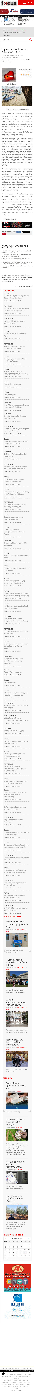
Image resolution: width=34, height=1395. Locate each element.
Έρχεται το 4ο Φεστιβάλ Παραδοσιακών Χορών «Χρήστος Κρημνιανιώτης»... (15, 768)
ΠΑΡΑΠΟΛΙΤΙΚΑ (17, 1380)
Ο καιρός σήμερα (10, 395)
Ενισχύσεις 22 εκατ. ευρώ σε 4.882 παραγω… (15, 1122)
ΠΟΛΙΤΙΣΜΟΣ (8, 319)
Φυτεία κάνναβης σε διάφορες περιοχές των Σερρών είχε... (14, 582)
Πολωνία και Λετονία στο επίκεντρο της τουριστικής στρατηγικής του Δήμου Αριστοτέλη (24, 21)
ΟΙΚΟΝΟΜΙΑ (8, 403)
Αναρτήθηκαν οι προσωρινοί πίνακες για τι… (16, 1086)
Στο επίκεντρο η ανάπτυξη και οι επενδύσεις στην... (15, 417)
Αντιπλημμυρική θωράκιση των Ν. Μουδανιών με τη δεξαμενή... (15, 782)
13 (17, 1250)
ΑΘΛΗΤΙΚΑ (11, 1376)
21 (21, 1253)
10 (5, 1250)
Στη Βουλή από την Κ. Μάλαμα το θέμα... (15, 335)
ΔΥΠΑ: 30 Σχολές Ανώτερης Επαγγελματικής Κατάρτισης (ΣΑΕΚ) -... (17, 373)
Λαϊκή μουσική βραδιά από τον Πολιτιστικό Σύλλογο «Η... (14, 347)
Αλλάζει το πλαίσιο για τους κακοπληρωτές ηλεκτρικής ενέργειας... (13, 661)
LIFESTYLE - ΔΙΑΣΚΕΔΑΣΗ (17, 1382)
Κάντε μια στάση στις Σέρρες (14, 731)
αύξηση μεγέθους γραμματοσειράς (18, 59)
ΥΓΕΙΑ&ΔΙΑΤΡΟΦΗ (26, 1376)
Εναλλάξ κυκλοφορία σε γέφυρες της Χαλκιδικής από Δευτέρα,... (16, 297)
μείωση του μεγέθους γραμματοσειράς (16, 59)
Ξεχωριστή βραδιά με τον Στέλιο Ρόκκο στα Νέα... (15, 884)
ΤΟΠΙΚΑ (28, 60)
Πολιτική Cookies (27, 1368)
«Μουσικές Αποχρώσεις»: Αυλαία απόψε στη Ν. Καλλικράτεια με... (15, 468)
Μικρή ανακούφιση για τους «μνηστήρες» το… (17, 924)
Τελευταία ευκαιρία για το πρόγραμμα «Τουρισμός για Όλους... (16, 620)
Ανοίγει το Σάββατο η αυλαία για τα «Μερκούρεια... (16, 706)
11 (9, 1250)
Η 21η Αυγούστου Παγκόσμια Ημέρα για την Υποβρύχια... (16, 430)
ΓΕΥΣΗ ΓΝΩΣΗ (27, 1382)
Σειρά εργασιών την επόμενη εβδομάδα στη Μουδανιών (14, 480)
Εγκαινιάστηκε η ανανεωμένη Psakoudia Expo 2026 (14, 518)
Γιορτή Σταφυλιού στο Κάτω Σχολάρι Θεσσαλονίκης (17, 632)
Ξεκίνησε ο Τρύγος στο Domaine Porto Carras (15, 455)
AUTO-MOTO (25, 1380)
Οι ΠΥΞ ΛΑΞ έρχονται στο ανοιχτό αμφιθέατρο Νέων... (15, 909)
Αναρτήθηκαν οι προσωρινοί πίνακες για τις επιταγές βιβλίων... (16, 406)
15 (25, 1250)
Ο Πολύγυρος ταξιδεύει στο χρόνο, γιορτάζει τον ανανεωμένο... (16, 694)
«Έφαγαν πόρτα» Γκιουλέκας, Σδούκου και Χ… (16, 962)
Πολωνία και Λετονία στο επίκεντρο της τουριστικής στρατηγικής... (16, 309)
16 (29, 1250)
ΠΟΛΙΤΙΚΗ (7, 414)
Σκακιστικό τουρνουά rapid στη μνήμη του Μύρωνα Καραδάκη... (15, 871)
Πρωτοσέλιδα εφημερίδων (13, 384)
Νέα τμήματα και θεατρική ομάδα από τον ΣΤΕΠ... (17, 859)
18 (9, 1253)
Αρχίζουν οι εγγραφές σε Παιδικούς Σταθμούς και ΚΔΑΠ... (16, 607)
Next (30, 950)
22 (25, 1252)
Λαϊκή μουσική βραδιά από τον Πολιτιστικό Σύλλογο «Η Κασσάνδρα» (17, 266)
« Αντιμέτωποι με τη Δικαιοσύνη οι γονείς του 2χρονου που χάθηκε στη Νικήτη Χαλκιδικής (17, 277)
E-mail (9, 62)
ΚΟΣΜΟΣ (24, 1374)
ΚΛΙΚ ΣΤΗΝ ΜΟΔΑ (6, 1382)
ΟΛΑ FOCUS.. (17, 1378)
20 (17, 1253)
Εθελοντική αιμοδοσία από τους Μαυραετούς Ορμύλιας (15, 808)
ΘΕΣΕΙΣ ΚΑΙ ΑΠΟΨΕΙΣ (6, 1384)
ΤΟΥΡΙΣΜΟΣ (8, 306)
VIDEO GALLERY (24, 1386)
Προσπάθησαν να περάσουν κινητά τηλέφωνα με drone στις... (16, 442)
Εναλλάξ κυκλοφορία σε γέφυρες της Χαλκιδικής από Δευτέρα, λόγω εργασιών (10, 21)
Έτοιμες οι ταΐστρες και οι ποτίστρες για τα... (16, 557)
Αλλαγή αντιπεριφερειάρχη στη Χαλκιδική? (16, 1002)
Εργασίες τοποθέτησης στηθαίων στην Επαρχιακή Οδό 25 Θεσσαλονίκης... (15, 794)
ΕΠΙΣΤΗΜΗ (28, 1384)
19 (13, 1253)
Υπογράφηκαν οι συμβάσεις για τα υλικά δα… (14, 1198)
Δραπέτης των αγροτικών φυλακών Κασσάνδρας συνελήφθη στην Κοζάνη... (16, 646)
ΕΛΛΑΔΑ (6, 369)
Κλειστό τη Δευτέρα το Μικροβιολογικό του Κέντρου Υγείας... (14, 532)
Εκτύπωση (4, 62)
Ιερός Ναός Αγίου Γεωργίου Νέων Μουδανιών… (14, 1042)
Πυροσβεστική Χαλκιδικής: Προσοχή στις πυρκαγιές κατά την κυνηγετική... (17, 594)
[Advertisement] (17, 1344)
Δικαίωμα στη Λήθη (6, 1368)
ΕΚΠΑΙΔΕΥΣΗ (22, 1384)
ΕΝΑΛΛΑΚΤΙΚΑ (15, 1384)
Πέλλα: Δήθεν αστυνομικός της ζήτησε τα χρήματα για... (14, 755)
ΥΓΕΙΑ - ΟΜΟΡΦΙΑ (10, 716)
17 (5, 1253)
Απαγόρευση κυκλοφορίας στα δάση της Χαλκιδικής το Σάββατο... (16, 493)
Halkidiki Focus (15, 57)
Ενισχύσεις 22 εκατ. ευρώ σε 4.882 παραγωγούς (15, 544)
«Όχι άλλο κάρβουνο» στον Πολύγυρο (13, 821)
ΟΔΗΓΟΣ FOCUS (16, 1388)
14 (21, 1250)
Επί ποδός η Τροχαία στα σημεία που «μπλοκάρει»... (16, 569)
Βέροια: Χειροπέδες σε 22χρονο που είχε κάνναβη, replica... (16, 833)
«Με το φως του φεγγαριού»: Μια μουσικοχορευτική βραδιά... (15, 505)
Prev (5, 950)
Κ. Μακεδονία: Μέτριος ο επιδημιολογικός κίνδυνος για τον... (16, 719)
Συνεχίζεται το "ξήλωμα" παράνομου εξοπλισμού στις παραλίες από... (16, 846)
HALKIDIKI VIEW (15, 1386)
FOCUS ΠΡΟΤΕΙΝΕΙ (8, 1380)
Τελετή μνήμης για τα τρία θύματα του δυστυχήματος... (15, 360)
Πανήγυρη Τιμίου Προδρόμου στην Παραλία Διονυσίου (16, 742)
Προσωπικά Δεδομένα (17, 1368)
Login (28, 2)
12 (13, 1250)
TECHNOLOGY (7, 1386)
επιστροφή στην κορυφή (23, 286)
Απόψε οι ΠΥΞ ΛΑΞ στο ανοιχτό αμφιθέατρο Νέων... (14, 322)
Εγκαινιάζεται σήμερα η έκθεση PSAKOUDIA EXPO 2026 (14, 896)
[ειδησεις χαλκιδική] (3, 1373)
